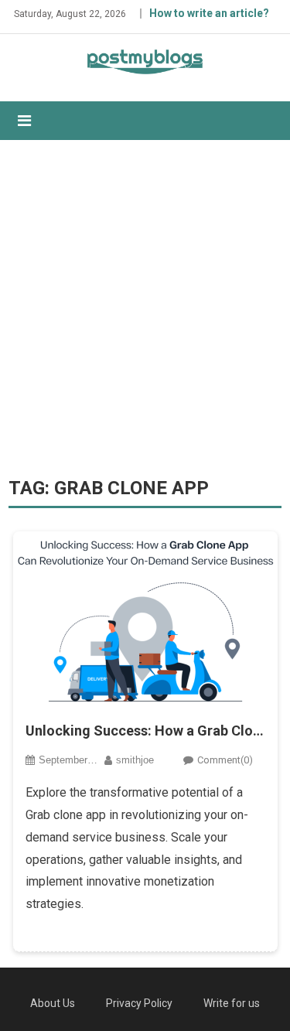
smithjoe (135, 760)
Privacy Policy (139, 1003)
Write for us (231, 1003)
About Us (52, 1003)
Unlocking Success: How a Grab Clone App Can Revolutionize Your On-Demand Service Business (145, 730)
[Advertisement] (145, 308)
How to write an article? (209, 13)
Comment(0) (225, 760)
